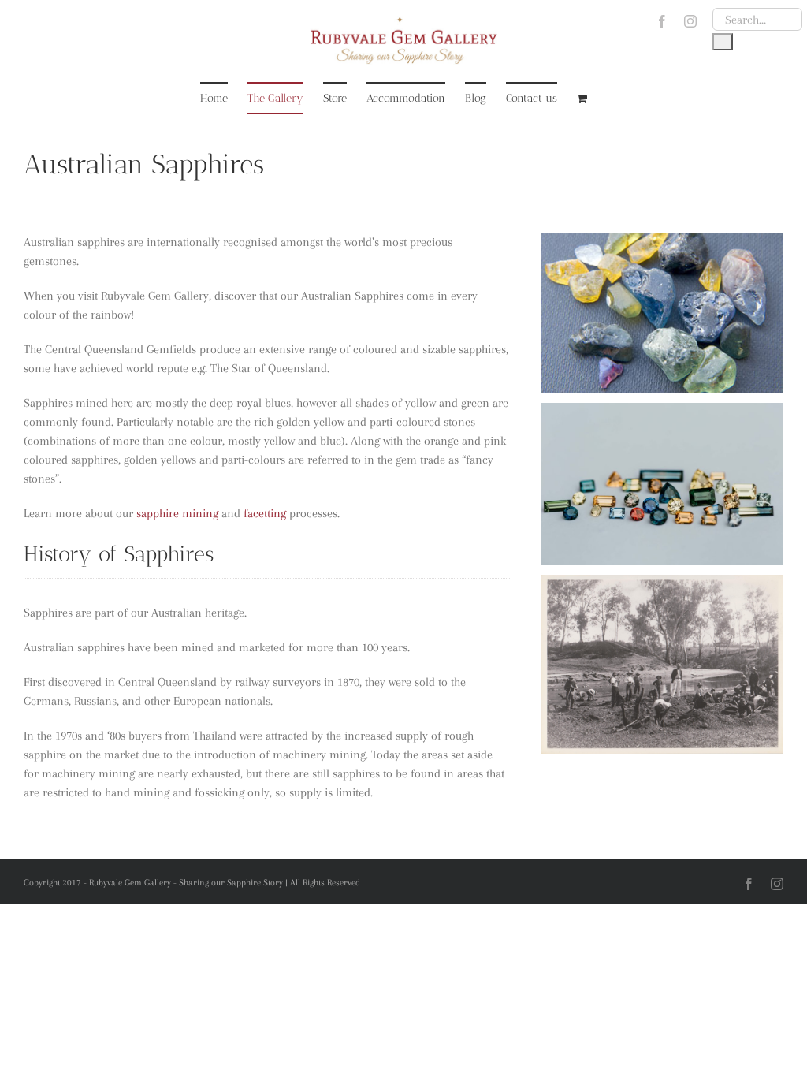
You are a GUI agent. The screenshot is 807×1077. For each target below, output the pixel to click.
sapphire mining (177, 513)
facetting (265, 513)
